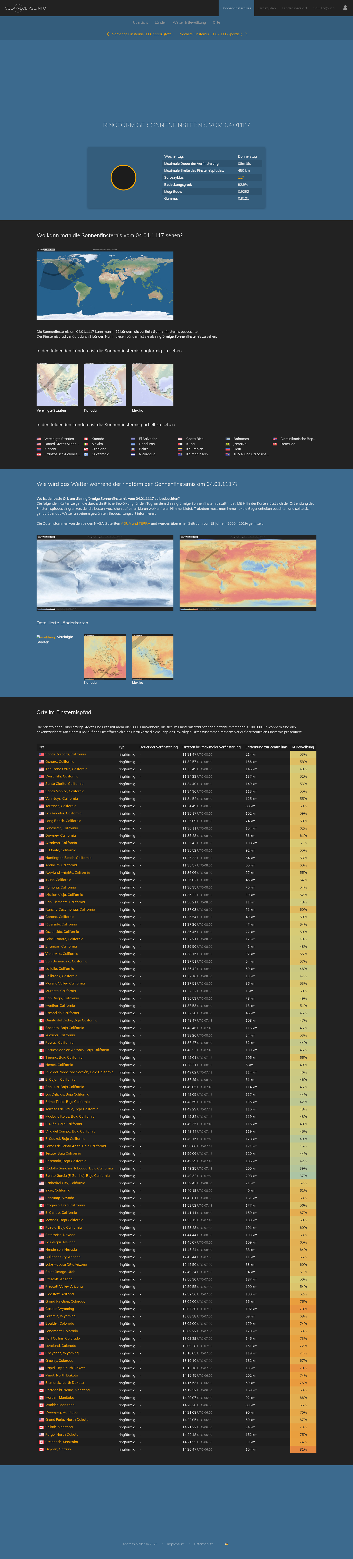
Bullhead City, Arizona (62, 1257)
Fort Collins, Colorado (62, 1338)
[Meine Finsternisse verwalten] (345, 8)
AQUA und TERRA (135, 523)
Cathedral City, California (65, 1183)
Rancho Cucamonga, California (70, 909)
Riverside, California (61, 924)
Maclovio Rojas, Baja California (70, 1116)
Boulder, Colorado (59, 1323)
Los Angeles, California (63, 813)
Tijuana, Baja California (64, 1057)
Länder (160, 22)
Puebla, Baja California (63, 1227)
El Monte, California (60, 850)
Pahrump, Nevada (59, 1198)
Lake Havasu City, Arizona (66, 1264)
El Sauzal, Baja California (65, 1138)
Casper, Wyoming (59, 1308)
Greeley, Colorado (59, 1360)
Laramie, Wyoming (60, 1316)
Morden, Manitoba (59, 1397)
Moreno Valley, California (65, 983)
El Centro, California (61, 1212)
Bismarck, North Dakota (64, 1382)
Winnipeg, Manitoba (61, 1412)
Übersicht (140, 22)
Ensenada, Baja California (65, 1161)
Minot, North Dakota (61, 1375)
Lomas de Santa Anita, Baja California (75, 1146)
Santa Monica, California (64, 791)
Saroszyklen (266, 8)
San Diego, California (62, 998)
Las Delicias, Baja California (67, 1094)
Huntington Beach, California (68, 857)
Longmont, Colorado (61, 1331)
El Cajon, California (60, 1079)
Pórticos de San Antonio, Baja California (77, 1050)
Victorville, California (61, 953)
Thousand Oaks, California (66, 769)
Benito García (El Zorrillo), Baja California (77, 1175)
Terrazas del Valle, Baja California (71, 1109)
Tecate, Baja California (63, 1153)
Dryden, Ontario (58, 1449)
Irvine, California (58, 879)
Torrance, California (60, 806)
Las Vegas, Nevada (60, 1242)
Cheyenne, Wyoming (62, 1353)
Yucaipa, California (60, 1035)
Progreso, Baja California (65, 1205)
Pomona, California (60, 887)
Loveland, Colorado (60, 1345)
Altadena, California (61, 843)
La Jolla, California (59, 968)
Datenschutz (203, 1544)
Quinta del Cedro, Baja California (71, 1020)
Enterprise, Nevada (60, 1235)
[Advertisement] (176, 74)
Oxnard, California (59, 761)
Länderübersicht (294, 8)
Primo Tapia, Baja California (67, 1101)
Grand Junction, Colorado (65, 1301)
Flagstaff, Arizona (59, 1294)
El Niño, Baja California (63, 1124)
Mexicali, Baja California (64, 1220)
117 (241, 177)
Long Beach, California (63, 820)
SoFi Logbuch (324, 8)
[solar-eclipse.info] (25, 8)
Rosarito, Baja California (64, 1028)
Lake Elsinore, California (64, 939)
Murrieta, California (60, 991)
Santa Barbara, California (65, 754)
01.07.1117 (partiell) (212, 34)
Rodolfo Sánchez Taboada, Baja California (79, 1168)
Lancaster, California (61, 828)
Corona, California (59, 916)
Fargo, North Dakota (61, 1434)
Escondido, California (62, 1013)
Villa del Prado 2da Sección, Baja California (79, 1072)
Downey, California (60, 835)
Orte (216, 22)
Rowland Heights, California (67, 872)
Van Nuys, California (61, 798)
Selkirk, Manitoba (59, 1427)
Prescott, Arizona (59, 1279)
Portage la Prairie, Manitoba (67, 1390)
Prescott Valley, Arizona (64, 1286)
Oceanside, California (62, 931)
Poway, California (59, 1042)
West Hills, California (61, 776)
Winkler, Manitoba (60, 1405)
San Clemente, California (65, 902)
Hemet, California (59, 1064)
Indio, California (57, 1190)
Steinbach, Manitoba (61, 1442)
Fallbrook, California (61, 976)
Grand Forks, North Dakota (66, 1419)
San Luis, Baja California (64, 1087)
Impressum (175, 1544)
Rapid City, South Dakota (65, 1368)
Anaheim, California (61, 865)
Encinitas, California (61, 946)
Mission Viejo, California (64, 894)
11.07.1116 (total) (142, 34)
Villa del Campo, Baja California (70, 1131)
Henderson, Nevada (61, 1249)
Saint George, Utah (60, 1271)
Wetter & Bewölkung (189, 22)
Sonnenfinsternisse (236, 8)
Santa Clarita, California (64, 783)
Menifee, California (60, 1005)
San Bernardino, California (66, 961)
